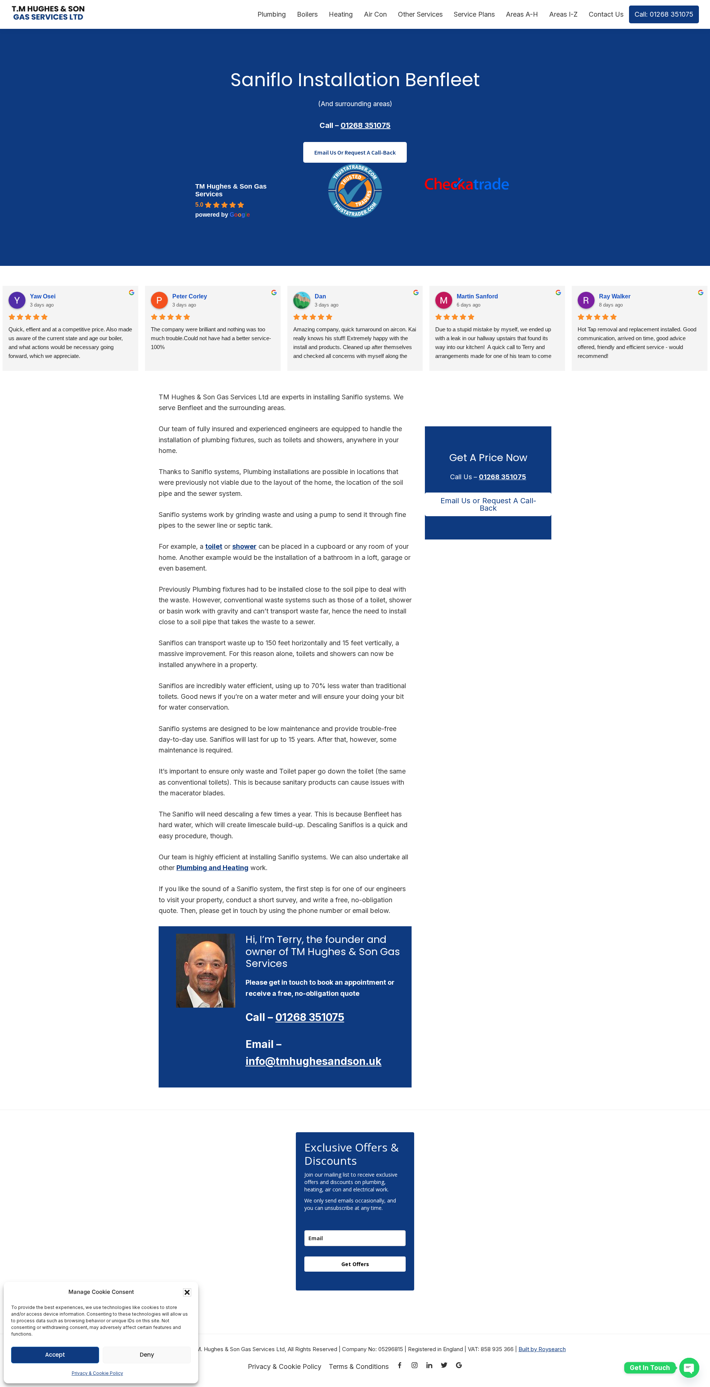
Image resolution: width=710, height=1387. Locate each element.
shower (244, 546)
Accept (55, 1355)
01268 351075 (365, 125)
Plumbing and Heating (212, 868)
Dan (320, 296)
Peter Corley (189, 296)
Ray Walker (614, 296)
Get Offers (355, 1264)
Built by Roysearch (542, 1349)
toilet (213, 546)
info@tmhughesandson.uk (314, 1061)
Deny (147, 1355)
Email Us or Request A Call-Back (488, 504)
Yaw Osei (42, 296)
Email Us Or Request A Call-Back (355, 152)
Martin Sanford (477, 296)
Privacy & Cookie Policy (97, 1373)
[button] (187, 1292)
